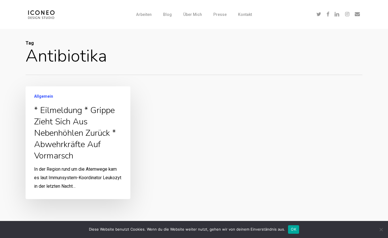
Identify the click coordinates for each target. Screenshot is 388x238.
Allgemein (43, 96)
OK (293, 229)
